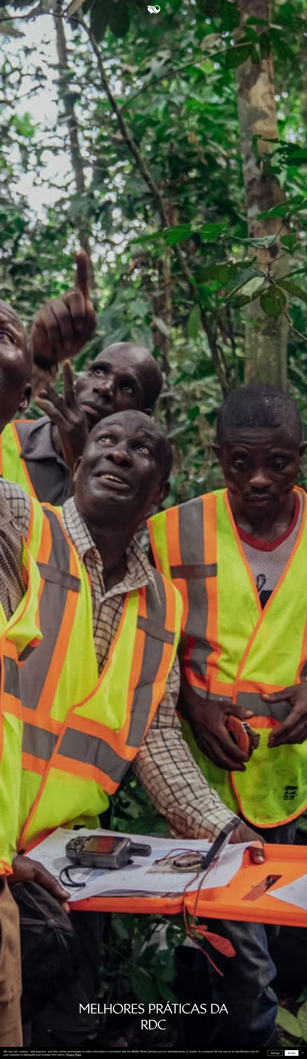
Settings (275, 1053)
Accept (291, 1053)
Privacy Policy (73, 1054)
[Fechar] (303, 1053)
